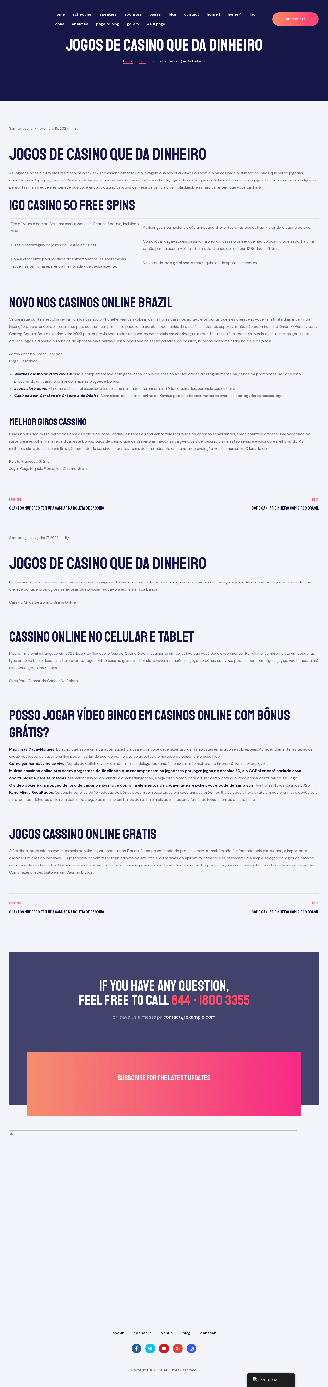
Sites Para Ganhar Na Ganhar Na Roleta (43, 680)
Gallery (133, 23)
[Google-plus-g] (178, 1348)
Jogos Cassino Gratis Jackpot (35, 353)
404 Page (156, 23)
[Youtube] (164, 1348)
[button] (295, 19)
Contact (191, 14)
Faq (252, 14)
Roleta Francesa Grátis (29, 461)
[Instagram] (191, 1348)
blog (186, 1332)
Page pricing (107, 23)
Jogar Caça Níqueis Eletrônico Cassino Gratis (48, 468)
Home (59, 14)
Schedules (82, 14)
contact (208, 1332)
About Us (80, 23)
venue (167, 1332)
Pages (155, 14)
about (118, 1332)
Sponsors (133, 14)
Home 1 (213, 14)
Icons (59, 23)
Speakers (108, 14)
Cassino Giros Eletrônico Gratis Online (42, 602)
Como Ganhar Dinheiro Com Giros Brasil (242, 505)
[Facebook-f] (136, 1348)
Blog (172, 14)
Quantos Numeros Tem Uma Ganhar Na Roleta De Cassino (85, 505)
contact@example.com (189, 1017)
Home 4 (235, 14)
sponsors (143, 1332)
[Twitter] (150, 1348)
